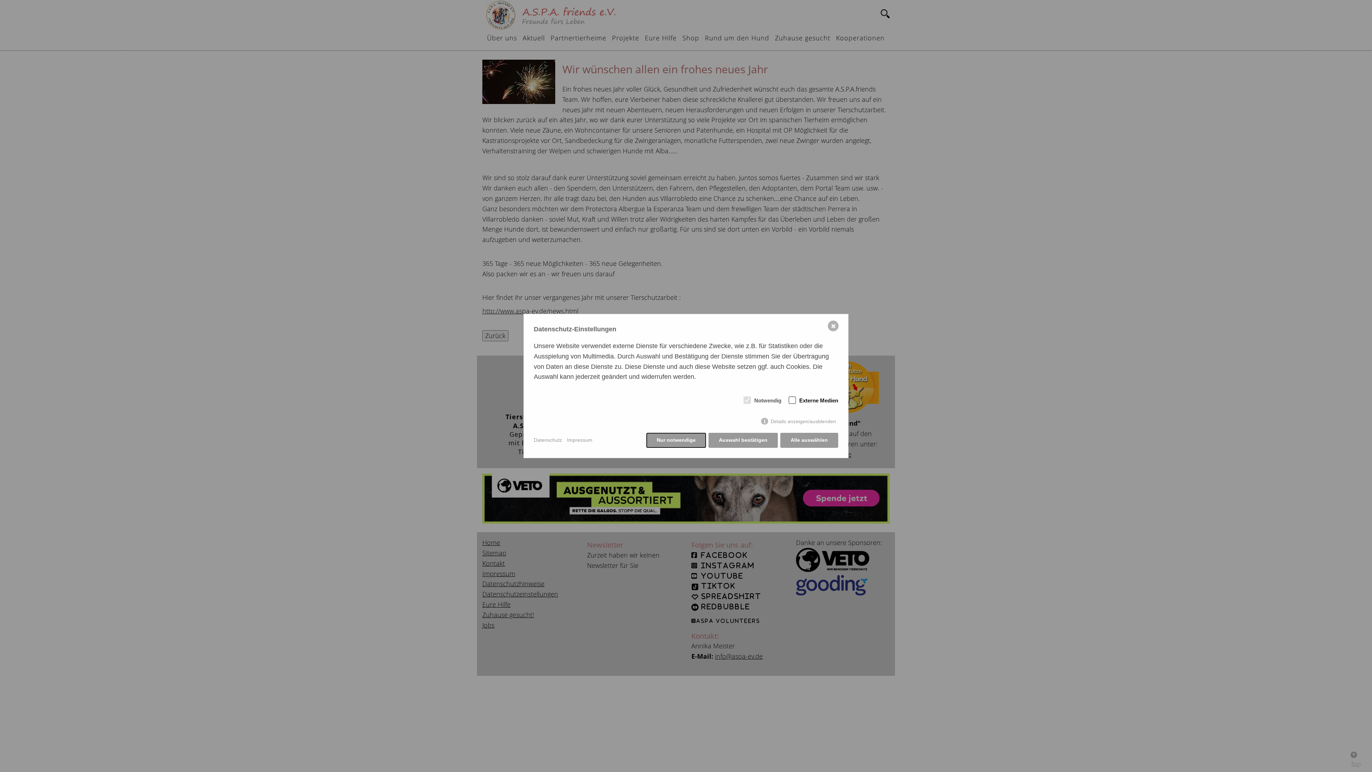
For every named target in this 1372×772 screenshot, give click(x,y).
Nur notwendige (676, 440)
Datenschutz (548, 440)
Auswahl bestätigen (743, 440)
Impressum (579, 440)
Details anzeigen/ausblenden (803, 421)
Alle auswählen (809, 440)
